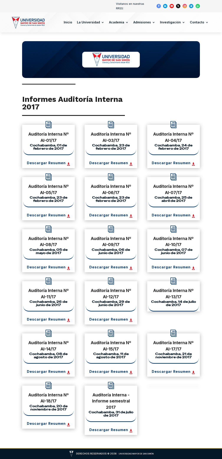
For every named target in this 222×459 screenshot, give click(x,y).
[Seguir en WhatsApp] (198, 6)
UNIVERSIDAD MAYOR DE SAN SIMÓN (136, 454)
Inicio (68, 22)
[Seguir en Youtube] (172, 6)
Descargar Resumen (46, 163)
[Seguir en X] (178, 6)
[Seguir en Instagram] (185, 6)
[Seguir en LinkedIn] (165, 6)
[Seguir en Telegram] (191, 6)
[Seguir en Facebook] (159, 6)
